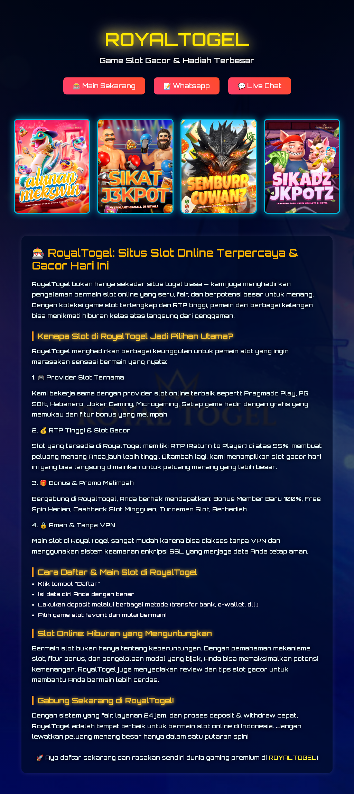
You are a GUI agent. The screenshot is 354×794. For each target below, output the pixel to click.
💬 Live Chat (259, 89)
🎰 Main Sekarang (104, 89)
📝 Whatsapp (187, 89)
